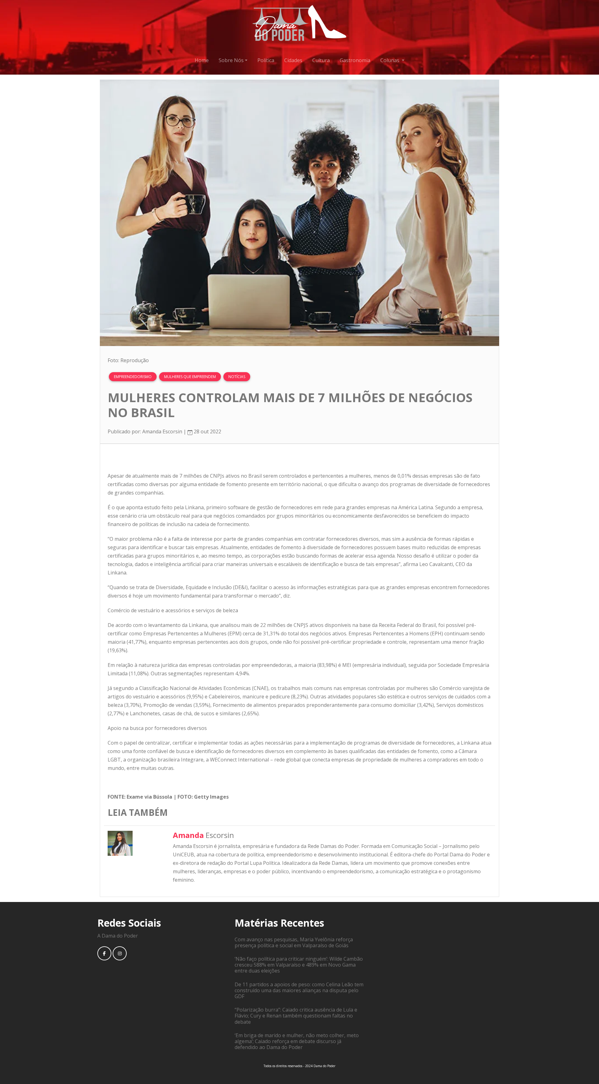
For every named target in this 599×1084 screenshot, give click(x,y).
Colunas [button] (390, 60)
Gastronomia (355, 60)
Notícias (236, 376)
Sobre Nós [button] (231, 60)
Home (202, 60)
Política (265, 60)
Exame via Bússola (149, 796)
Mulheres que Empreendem (190, 376)
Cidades (293, 60)
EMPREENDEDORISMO (133, 376)
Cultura (321, 60)
